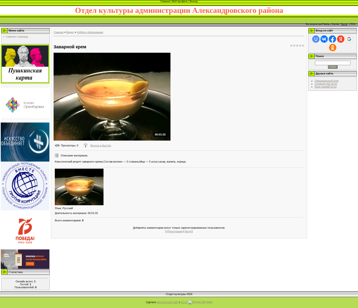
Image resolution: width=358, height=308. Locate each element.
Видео (70, 32)
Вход (188, 231)
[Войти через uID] (316, 39)
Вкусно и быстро (100, 145)
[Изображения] (79, 187)
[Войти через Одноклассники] (332, 47)
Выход (194, 1)
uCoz (184, 302)
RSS (353, 24)
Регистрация (175, 231)
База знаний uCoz (326, 86)
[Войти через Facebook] (332, 39)
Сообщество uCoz (326, 83)
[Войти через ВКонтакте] (324, 39)
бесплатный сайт (167, 302)
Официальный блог (327, 80)
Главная (165, 1)
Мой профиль (180, 1)
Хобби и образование (90, 32)
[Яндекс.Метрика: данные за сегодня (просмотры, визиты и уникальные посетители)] (200, 302)
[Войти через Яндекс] (340, 39)
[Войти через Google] (349, 39)
